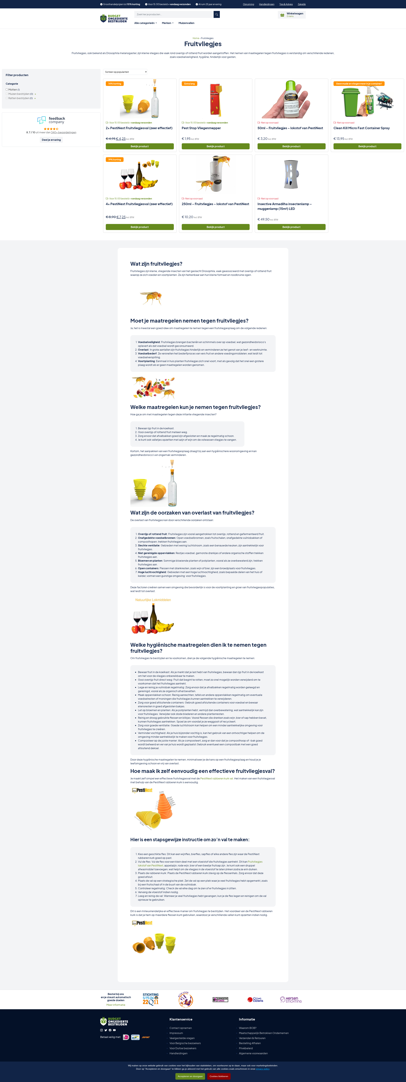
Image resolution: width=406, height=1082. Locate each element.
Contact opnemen (181, 1028)
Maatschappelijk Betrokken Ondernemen (264, 1033)
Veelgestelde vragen (182, 1038)
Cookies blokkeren (219, 1076)
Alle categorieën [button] (144, 23)
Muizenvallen (186, 23)
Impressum (176, 1033)
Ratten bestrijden (18, 98)
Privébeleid (246, 1048)
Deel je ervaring (51, 139)
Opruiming (248, 4)
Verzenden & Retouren (252, 1038)
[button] (177, 14)
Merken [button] (167, 23)
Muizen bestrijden (18, 93)
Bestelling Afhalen (250, 1043)
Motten (12, 89)
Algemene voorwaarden (253, 1053)
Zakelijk (302, 4)
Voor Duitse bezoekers (183, 1048)
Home (196, 38)
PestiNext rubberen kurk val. (217, 778)
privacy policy (262, 1069)
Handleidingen (266, 4)
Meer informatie (115, 1004)
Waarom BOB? (247, 1028)
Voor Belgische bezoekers (185, 1043)
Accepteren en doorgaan (190, 1076)
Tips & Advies (286, 4)
